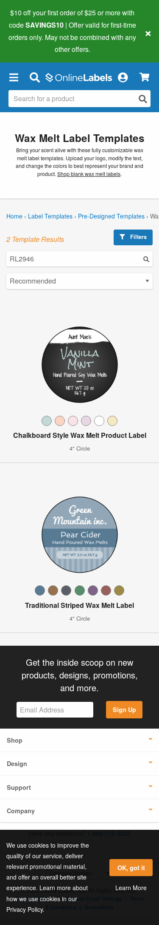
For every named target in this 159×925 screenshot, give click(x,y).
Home (14, 216)
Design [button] (17, 763)
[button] (13, 77)
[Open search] (143, 99)
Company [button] (21, 810)
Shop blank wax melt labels (88, 174)
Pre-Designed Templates (111, 216)
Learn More (131, 887)
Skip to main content (30, 43)
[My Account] (122, 77)
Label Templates (50, 216)
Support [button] (19, 787)
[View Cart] (144, 77)
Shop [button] (14, 740)
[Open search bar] (34, 77)
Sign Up (124, 709)
